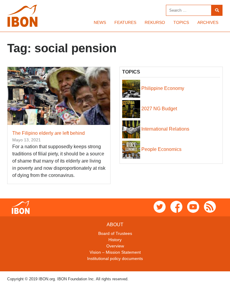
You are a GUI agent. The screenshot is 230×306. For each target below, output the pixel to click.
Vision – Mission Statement (115, 252)
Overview (115, 246)
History (115, 239)
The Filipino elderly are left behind (48, 133)
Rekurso (155, 22)
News (100, 22)
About (115, 224)
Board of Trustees (115, 233)
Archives (207, 22)
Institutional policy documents (115, 258)
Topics (181, 22)
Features (125, 22)
